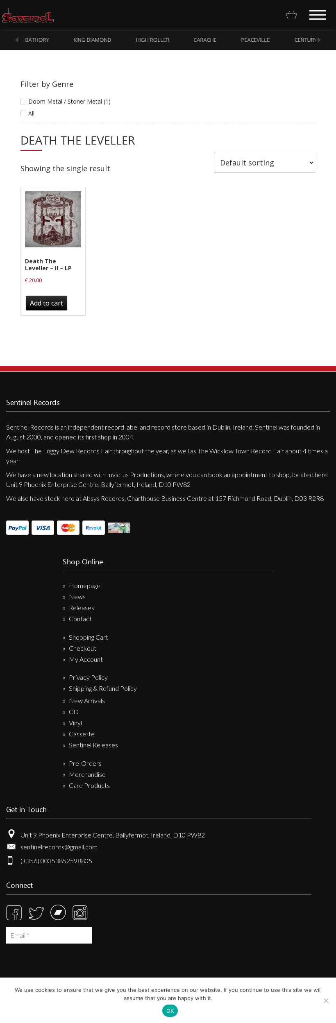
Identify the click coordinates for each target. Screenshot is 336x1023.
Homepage (84, 585)
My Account (86, 659)
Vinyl (75, 723)
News (77, 596)
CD (74, 711)
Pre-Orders (85, 763)
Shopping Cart (88, 637)
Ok (170, 1010)
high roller (152, 39)
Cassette (82, 734)
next (319, 40)
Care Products (89, 785)
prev (16, 40)
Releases (81, 607)
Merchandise (87, 774)
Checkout (82, 648)
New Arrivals (87, 700)
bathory (36, 39)
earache (204, 39)
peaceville (255, 39)
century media (313, 39)
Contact (80, 618)
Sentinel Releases (93, 745)
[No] (326, 1000)
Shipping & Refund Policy (103, 688)
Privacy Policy (88, 677)
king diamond (92, 39)
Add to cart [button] (46, 303)
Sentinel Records (28, 15)
